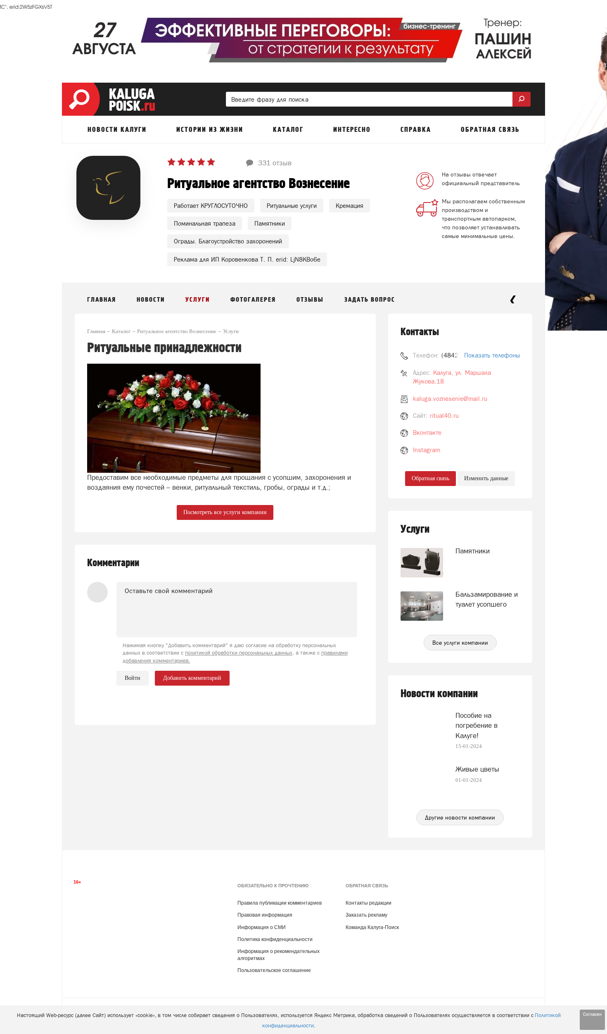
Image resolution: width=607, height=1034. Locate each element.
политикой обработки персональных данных (238, 653)
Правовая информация (264, 915)
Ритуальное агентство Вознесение (258, 184)
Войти (132, 678)
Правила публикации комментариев (279, 903)
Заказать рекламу (366, 915)
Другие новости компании (460, 817)
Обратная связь (430, 478)
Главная (101, 300)
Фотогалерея (253, 300)
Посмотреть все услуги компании (225, 512)
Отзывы (310, 300)
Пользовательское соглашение (274, 970)
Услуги (197, 300)
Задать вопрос (369, 300)
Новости (151, 300)
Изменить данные (486, 478)
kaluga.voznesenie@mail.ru (450, 398)
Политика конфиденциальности (275, 939)
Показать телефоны (492, 355)
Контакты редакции (368, 903)
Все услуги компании (460, 642)
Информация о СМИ (261, 927)
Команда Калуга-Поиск (372, 927)
